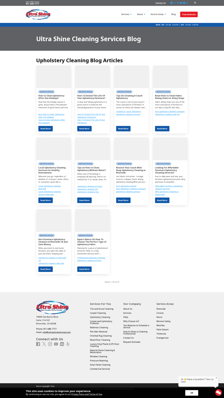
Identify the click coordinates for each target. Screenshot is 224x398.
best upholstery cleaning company (170, 111)
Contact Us (128, 338)
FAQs (125, 317)
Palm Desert (162, 329)
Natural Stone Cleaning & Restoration (102, 351)
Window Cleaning (98, 356)
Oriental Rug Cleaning (101, 336)
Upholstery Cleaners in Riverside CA (52, 259)
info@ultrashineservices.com (57, 332)
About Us (127, 309)
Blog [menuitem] (173, 14)
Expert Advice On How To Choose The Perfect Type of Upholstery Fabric (91, 242)
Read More (45, 128)
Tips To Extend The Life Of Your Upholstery (91, 121)
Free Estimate (189, 14)
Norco (159, 317)
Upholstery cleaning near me (167, 114)
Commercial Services (100, 369)
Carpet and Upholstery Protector (101, 322)
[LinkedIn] (184, 3)
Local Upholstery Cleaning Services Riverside (49, 193)
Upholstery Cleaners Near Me (51, 263)
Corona (159, 313)
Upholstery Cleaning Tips (88, 192)
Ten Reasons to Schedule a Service (136, 326)
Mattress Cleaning (99, 327)
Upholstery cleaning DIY (87, 189)
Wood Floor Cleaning (100, 340)
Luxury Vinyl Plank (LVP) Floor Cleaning (104, 345)
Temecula (161, 334)
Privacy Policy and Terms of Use (86, 394)
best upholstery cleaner (126, 186)
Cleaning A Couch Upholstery (128, 111)
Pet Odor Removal (98, 332)
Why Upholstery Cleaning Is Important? (167, 193)
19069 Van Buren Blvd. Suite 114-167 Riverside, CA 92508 (47, 320)
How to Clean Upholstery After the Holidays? (51, 97)
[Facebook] (172, 3)
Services (127, 313)
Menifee (160, 325)
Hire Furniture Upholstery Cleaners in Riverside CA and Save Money (53, 242)
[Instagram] (178, 3)
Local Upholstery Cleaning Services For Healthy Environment (52, 170)
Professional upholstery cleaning (91, 258)
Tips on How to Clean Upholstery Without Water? (91, 168)
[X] (175, 3)
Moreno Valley (163, 321)
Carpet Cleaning (98, 313)
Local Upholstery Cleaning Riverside (49, 187)
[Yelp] (187, 3)
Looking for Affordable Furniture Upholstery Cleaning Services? (167, 170)
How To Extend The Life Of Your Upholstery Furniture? (91, 97)
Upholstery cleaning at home (89, 186)
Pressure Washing (99, 361)
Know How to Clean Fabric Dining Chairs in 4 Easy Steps (169, 97)
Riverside (161, 309)
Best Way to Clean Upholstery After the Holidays (51, 115)
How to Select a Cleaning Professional (135, 333)
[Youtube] (181, 3)
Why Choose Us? (131, 321)
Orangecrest (162, 338)
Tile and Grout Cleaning (101, 309)
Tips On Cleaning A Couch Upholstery (129, 97)
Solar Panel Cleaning (100, 365)
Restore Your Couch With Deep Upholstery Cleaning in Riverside (131, 170)
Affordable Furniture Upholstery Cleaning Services (169, 187)
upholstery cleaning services (128, 114)
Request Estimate (131, 342)
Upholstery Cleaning (46, 92)
